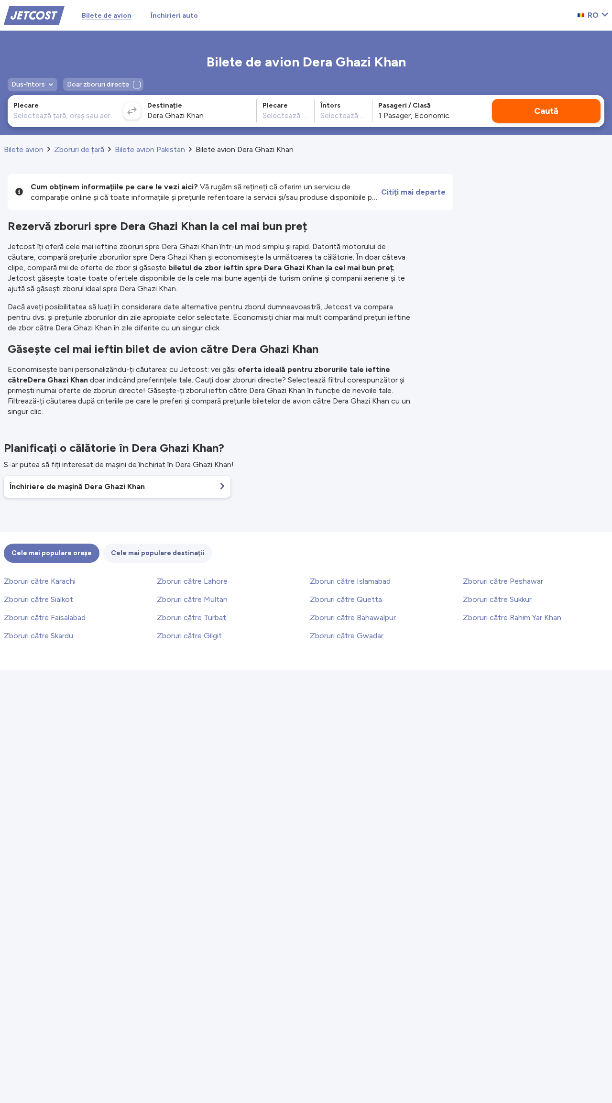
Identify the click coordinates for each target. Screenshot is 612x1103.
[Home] (34, 14)
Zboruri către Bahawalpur (353, 617)
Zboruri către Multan (192, 599)
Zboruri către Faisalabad (45, 617)
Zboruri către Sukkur (497, 599)
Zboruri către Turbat (191, 617)
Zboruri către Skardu (38, 635)
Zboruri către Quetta (346, 599)
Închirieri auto (174, 15)
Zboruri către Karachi (40, 581)
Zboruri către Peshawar (503, 581)
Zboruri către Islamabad (350, 581)
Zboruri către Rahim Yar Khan (512, 617)
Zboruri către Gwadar (346, 635)
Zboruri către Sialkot (38, 599)
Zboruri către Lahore (192, 581)
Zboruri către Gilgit (189, 635)
